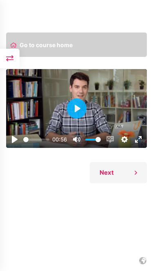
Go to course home (46, 45)
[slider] (36, 139)
